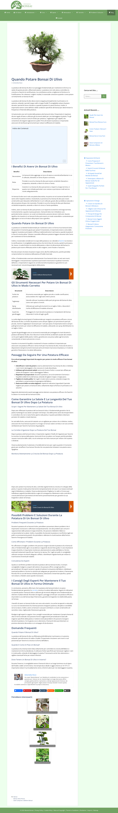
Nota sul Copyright (59, 810)
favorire (61, 241)
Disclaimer (83, 810)
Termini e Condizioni (72, 810)
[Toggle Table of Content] (63, 161)
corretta (34, 590)
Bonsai (15, 797)
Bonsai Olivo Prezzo (19, 798)
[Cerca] (103, 96)
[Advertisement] (75, 4)
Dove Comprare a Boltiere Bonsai (23, 800)
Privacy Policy (39, 810)
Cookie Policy (48, 810)
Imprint (90, 810)
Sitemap (95, 810)
